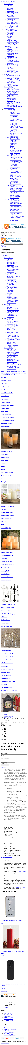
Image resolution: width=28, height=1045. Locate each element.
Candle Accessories (15, 130)
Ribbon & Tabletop (14, 220)
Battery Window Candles (13, 89)
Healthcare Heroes (11, 98)
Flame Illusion (13, 168)
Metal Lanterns (10, 56)
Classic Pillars (10, 32)
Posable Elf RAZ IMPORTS (17, 216)
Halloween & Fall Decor (13, 78)
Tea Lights (9, 5)
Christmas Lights (11, 101)
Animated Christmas (9, 108)
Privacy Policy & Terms (9, 1035)
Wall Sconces (10, 81)
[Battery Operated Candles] (15, 228)
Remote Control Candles (13, 18)
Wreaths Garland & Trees (13, 96)
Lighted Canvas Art (11, 99)
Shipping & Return (20, 887)
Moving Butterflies (11, 67)
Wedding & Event (8, 1017)
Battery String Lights (15, 175)
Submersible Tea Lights (16, 133)
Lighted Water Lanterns (12, 94)
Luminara (9, 36)
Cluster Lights (10, 95)
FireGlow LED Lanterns (13, 47)
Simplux (9, 37)
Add (3, 763)
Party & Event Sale (11, 72)
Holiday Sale (10, 103)
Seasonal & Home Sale (12, 85)
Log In (2, 237)
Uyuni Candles (10, 11)
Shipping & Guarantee (6, 857)
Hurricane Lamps (11, 82)
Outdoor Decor (10, 54)
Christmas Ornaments (12, 105)
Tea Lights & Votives (12, 30)
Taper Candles (10, 20)
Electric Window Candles (13, 91)
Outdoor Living (7, 46)
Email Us (6, 1007)
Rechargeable (13, 129)
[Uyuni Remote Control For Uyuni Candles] (11, 917)
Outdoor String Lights (12, 53)
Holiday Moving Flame (12, 40)
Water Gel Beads (11, 70)
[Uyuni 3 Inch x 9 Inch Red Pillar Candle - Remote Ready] (11, 949)
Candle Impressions (11, 22)
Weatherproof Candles (12, 50)
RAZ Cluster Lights (15, 209)
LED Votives (10, 8)
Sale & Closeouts (11, 28)
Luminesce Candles (11, 6)
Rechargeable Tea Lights (13, 25)
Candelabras (10, 63)
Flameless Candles (8, 4)
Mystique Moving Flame (13, 42)
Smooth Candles (11, 13)
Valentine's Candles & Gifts (13, 75)
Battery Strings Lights (12, 64)
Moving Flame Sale (11, 44)
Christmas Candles (11, 88)
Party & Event (7, 58)
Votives (12, 112)
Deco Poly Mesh (11, 68)
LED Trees (9, 49)
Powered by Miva (5, 1043)
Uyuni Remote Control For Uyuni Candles (11, 920)
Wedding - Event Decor (13, 60)
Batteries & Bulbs (11, 84)
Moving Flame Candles (9, 29)
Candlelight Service (15, 125)
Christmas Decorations (12, 92)
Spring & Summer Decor (13, 77)
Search (2, 232)
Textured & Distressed (12, 43)
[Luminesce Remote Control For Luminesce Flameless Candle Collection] (11, 981)
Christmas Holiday (8, 87)
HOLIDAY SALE (14, 200)
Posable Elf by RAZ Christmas (14, 106)
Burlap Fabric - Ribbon (12, 71)
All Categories (4, 255)
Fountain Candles (14, 198)
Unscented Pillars (11, 16)
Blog (5, 1021)
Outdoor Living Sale (12, 57)
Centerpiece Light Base (15, 172)
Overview (3, 767)
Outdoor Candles (11, 19)
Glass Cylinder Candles (12, 12)
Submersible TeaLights (12, 26)
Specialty (9, 39)
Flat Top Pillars (10, 33)
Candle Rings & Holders (13, 65)
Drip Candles (10, 15)
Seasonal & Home (8, 74)
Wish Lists (6, 1033)
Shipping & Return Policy (10, 1029)
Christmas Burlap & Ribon (13, 102)
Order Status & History (9, 1032)
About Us (6, 1030)
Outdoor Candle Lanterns (13, 51)
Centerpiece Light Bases (13, 61)
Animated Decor (14, 210)
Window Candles (14, 115)
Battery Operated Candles (13, 23)
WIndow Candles (11, 9)
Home (5, 714)
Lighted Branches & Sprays (13, 80)
